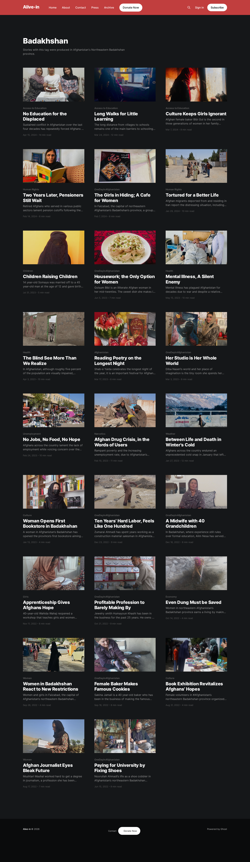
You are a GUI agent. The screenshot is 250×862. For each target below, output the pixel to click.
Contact (80, 7)
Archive (109, 7)
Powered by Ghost (217, 829)
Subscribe (217, 7)
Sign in (199, 7)
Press (95, 7)
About (66, 7)
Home (52, 7)
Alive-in (31, 7)
